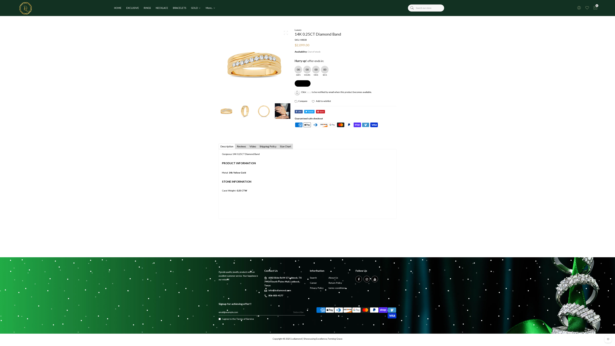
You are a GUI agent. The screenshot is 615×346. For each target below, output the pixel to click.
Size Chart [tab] (285, 146)
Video (253, 146)
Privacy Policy (317, 288)
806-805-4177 (275, 295)
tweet (310, 111)
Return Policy (335, 282)
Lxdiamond (296, 338)
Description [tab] (226, 146)
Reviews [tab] (241, 146)
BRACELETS (179, 7)
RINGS (147, 7)
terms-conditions (337, 288)
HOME (117, 7)
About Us (333, 277)
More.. (209, 7)
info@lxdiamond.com (279, 290)
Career (313, 282)
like (299, 111)
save (322, 111)
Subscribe (298, 312)
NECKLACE (162, 7)
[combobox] (426, 8)
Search (313, 277)
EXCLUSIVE (132, 7)
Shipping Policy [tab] (268, 146)
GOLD (194, 7)
